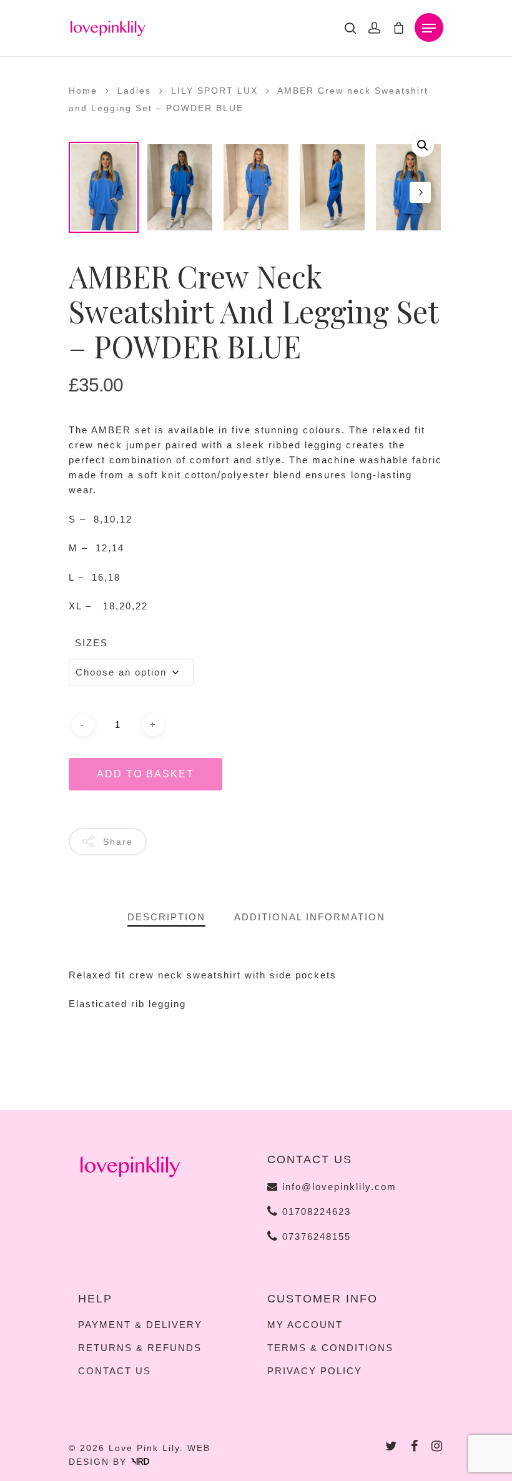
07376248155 (314, 1236)
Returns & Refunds (140, 1348)
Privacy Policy (314, 1371)
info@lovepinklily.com (339, 1186)
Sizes (91, 643)
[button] (422, 145)
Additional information (309, 917)
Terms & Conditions (330, 1348)
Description (166, 917)
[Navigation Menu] (429, 28)
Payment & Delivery (140, 1325)
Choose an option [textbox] (121, 672)
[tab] (166, 917)
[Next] (420, 192)
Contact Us (114, 1371)
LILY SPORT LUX (214, 91)
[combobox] (131, 672)
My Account (305, 1325)
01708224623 (314, 1211)
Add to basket (145, 774)
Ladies (134, 91)
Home (83, 91)
